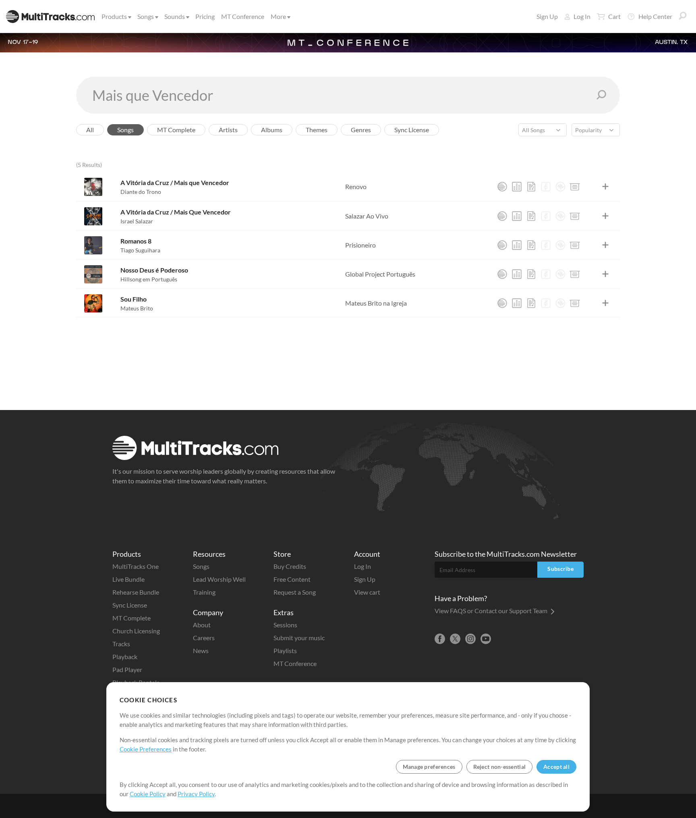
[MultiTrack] (502, 186)
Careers (204, 637)
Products (114, 16)
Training (204, 592)
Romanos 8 (135, 241)
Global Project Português (380, 274)
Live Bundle (128, 579)
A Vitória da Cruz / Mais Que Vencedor (175, 212)
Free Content (292, 579)
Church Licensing (136, 631)
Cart (614, 16)
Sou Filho (133, 299)
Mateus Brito (136, 308)
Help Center (655, 16)
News (201, 650)
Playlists (285, 650)
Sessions (285, 625)
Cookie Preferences (146, 749)
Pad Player (127, 669)
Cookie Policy (148, 793)
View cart (367, 592)
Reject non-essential (499, 766)
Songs (145, 16)
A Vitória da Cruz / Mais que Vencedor (174, 182)
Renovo (356, 186)
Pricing (205, 16)
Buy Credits (289, 566)
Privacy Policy (196, 793)
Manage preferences (429, 766)
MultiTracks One (135, 566)
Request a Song (294, 592)
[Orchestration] (545, 186)
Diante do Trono (140, 191)
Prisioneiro (360, 245)
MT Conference (242, 16)
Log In (582, 16)
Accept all (556, 766)
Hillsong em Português (148, 279)
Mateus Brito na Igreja (376, 303)
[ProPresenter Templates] (574, 186)
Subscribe (560, 568)
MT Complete (131, 618)
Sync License (129, 605)
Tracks (121, 643)
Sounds (174, 16)
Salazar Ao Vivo (366, 216)
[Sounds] (560, 186)
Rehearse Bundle (135, 592)
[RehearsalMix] (516, 186)
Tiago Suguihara (140, 250)
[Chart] (531, 186)
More (278, 16)
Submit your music (299, 637)
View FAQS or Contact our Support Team (492, 610)
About (202, 625)
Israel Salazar (136, 221)
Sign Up (547, 16)
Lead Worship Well (219, 579)
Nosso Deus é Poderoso (154, 270)
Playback (124, 656)
